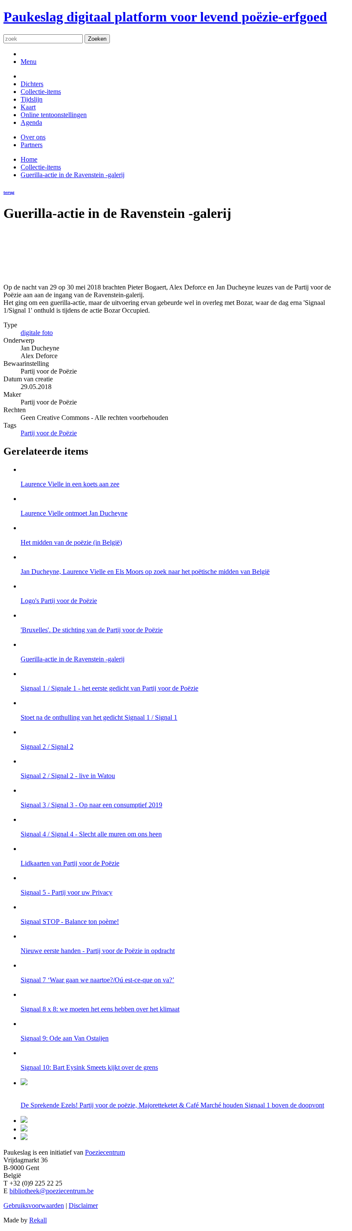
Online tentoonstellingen (54, 114)
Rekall (38, 1220)
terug (9, 192)
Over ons (33, 137)
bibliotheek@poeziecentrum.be (51, 1191)
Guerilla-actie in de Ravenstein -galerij (72, 174)
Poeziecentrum (105, 1152)
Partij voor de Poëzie (49, 433)
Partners (31, 144)
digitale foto (37, 332)
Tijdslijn (31, 99)
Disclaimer (83, 1205)
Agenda (31, 122)
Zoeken (97, 39)
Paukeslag (165, 16)
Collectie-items (41, 91)
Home (29, 159)
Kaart (28, 107)
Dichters (32, 83)
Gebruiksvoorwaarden (33, 1205)
